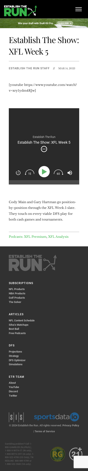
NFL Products (17, 289)
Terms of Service (45, 431)
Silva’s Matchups (18, 324)
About (12, 382)
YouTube (14, 387)
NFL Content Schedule (22, 320)
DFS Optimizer (17, 360)
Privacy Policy (70, 425)
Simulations (16, 364)
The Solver (15, 302)
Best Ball (14, 328)
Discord (13, 391)
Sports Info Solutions (16, 417)
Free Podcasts (17, 333)
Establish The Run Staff (29, 68)
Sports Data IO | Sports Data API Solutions (56, 416)
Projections (15, 351)
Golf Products (17, 297)
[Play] (45, 172)
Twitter (13, 395)
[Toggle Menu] (78, 9)
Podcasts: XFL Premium (27, 237)
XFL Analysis (58, 237)
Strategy (14, 355)
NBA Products (17, 293)
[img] (44, 149)
